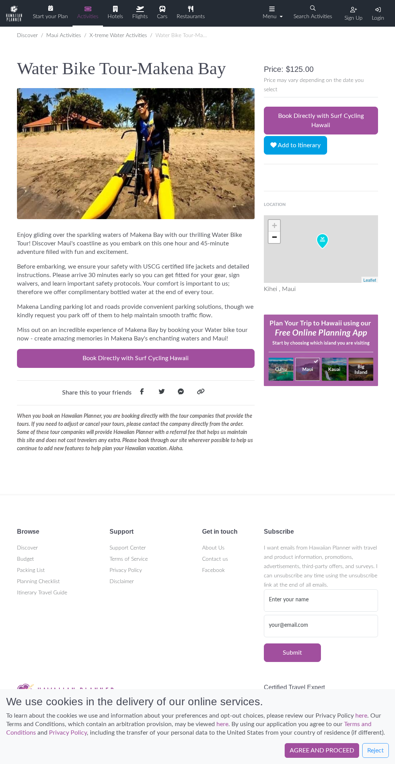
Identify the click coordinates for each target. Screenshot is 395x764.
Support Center (128, 548)
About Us (213, 548)
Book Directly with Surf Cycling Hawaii (136, 358)
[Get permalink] (200, 393)
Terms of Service (129, 559)
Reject (375, 750)
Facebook (213, 570)
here (361, 716)
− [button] (274, 237)
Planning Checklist (38, 581)
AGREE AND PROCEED (322, 750)
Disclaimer (122, 581)
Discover (27, 35)
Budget (25, 559)
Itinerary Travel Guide (42, 593)
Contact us (215, 559)
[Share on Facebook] (142, 393)
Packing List (31, 570)
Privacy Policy (126, 570)
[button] (272, 13)
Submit (292, 653)
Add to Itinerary (299, 145)
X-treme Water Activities (118, 35)
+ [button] (274, 225)
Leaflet (369, 280)
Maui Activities (63, 35)
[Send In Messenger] (181, 393)
